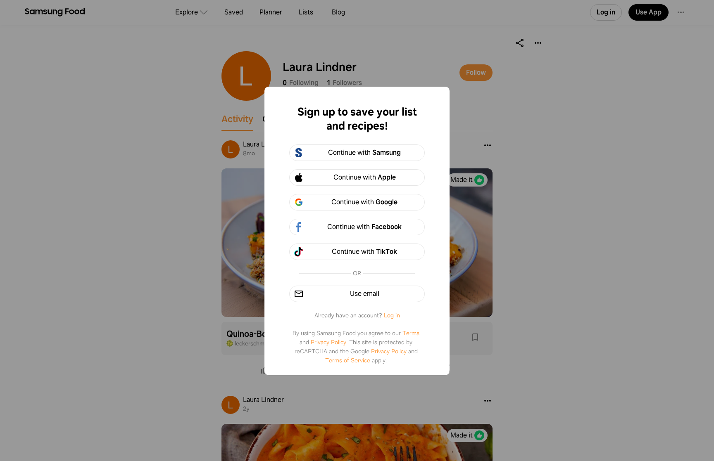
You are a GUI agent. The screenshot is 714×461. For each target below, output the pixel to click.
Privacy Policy (328, 342)
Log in (392, 315)
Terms (410, 333)
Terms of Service (347, 360)
